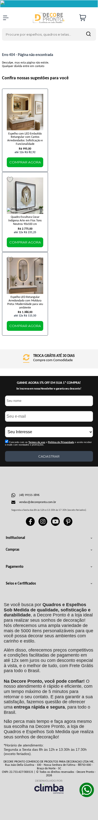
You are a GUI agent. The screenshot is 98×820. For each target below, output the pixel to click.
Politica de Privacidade (61, 442)
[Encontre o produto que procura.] (88, 34)
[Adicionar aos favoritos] (10, 96)
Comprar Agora (25, 162)
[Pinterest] (68, 525)
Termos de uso (36, 442)
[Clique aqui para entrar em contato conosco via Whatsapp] (86, 789)
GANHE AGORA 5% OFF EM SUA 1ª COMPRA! (49, 383)
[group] (49, 358)
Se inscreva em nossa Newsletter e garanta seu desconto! (48, 389)
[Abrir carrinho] (86, 17)
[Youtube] (55, 525)
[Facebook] (30, 525)
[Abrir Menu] (6, 18)
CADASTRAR (49, 456)
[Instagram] (42, 525)
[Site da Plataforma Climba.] (49, 786)
